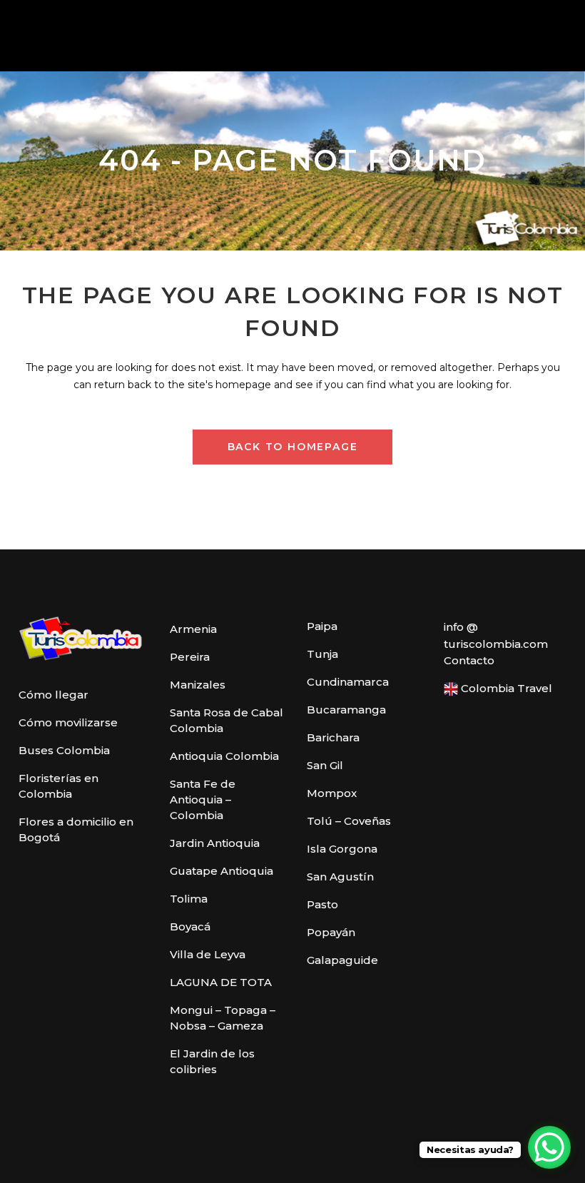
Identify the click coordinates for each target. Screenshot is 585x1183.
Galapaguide (342, 960)
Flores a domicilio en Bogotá (76, 829)
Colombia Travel (505, 688)
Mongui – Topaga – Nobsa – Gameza (222, 1017)
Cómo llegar (53, 694)
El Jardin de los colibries (212, 1061)
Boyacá (190, 926)
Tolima (189, 898)
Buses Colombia (64, 750)
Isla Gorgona (342, 848)
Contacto (469, 660)
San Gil (325, 765)
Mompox (332, 793)
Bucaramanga (346, 709)
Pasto (322, 904)
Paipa (322, 626)
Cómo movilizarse (68, 722)
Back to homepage (293, 446)
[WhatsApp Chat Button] (549, 1147)
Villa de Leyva (207, 954)
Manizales (197, 684)
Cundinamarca (348, 682)
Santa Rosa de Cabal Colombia (226, 720)
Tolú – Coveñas (349, 821)
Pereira (190, 657)
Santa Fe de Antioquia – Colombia (202, 799)
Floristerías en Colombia (58, 786)
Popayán (331, 932)
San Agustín (340, 876)
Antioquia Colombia (224, 756)
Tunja (322, 654)
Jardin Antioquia (215, 843)
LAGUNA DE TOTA (221, 982)
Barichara (333, 737)
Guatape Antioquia (221, 871)
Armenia (193, 629)
